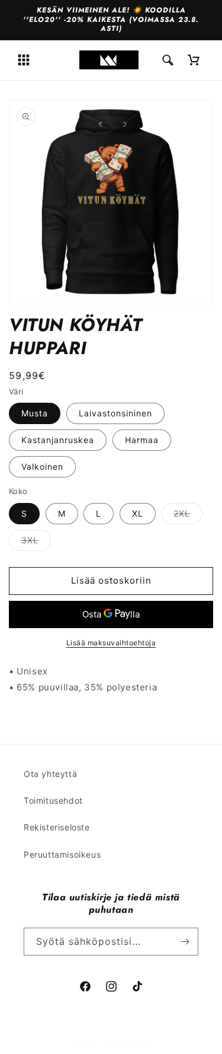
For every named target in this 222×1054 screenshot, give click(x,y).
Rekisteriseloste (57, 827)
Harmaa (142, 440)
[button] (24, 60)
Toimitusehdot (53, 800)
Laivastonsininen (115, 413)
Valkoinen (42, 466)
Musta (34, 413)
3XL (36, 542)
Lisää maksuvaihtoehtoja (111, 642)
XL (137, 513)
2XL (187, 516)
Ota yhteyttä (50, 774)
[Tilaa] (185, 942)
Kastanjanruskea (57, 440)
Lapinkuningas (126, 1044)
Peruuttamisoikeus (62, 854)
